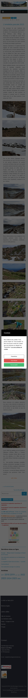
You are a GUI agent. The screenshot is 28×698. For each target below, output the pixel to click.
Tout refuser (14, 360)
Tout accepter (14, 365)
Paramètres (14, 356)
